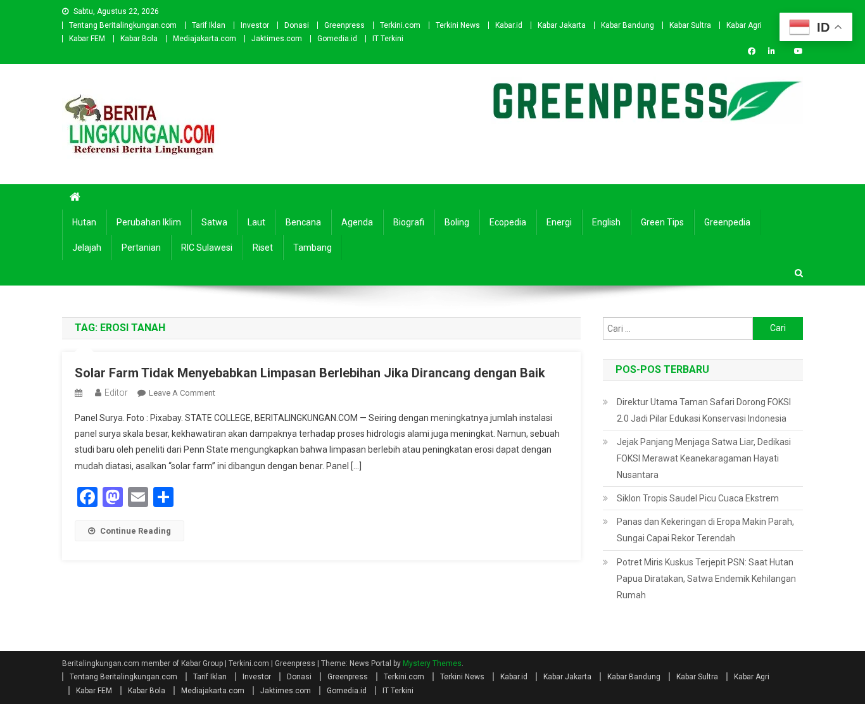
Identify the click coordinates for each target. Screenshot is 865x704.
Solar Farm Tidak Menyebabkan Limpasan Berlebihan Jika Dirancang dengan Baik (310, 372)
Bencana (303, 222)
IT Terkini (387, 38)
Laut (256, 222)
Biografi (408, 222)
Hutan (84, 222)
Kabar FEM (87, 38)
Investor (255, 25)
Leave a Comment (182, 393)
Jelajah (86, 247)
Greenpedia (727, 222)
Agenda (357, 222)
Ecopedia (507, 222)
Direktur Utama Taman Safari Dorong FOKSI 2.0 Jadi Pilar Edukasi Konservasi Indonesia (704, 410)
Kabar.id (508, 25)
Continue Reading (135, 531)
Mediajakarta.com (204, 38)
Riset (263, 247)
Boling (457, 222)
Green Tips (662, 222)
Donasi (296, 25)
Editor (116, 392)
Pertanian (141, 247)
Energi (559, 222)
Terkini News (458, 25)
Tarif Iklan (208, 25)
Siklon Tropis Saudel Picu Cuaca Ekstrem (698, 498)
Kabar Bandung (627, 25)
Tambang (312, 247)
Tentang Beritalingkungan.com (123, 25)
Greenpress (344, 25)
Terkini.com (400, 25)
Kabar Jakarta (562, 25)
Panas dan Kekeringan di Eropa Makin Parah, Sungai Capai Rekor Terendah (705, 530)
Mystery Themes (432, 663)
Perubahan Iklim (149, 222)
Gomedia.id (337, 38)
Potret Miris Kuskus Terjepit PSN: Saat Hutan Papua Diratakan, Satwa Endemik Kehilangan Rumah (706, 578)
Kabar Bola (139, 38)
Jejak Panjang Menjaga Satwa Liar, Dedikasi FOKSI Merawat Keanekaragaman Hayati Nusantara (704, 458)
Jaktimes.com (276, 38)
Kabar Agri (744, 25)
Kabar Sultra (690, 25)
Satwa (214, 222)
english (606, 222)
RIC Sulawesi (206, 247)
